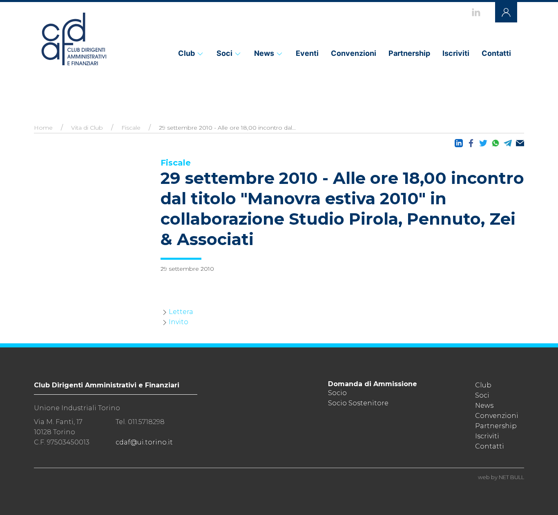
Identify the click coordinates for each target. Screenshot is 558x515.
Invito (178, 322)
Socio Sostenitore (358, 403)
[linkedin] (476, 12)
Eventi (307, 53)
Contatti (496, 53)
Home (43, 127)
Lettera (181, 312)
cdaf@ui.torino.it (144, 442)
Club (186, 53)
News (264, 53)
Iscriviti (455, 53)
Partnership (409, 53)
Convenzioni (353, 53)
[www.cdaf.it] (73, 38)
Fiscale (131, 127)
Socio (337, 393)
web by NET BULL (501, 477)
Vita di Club (87, 127)
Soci (224, 53)
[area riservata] (506, 12)
